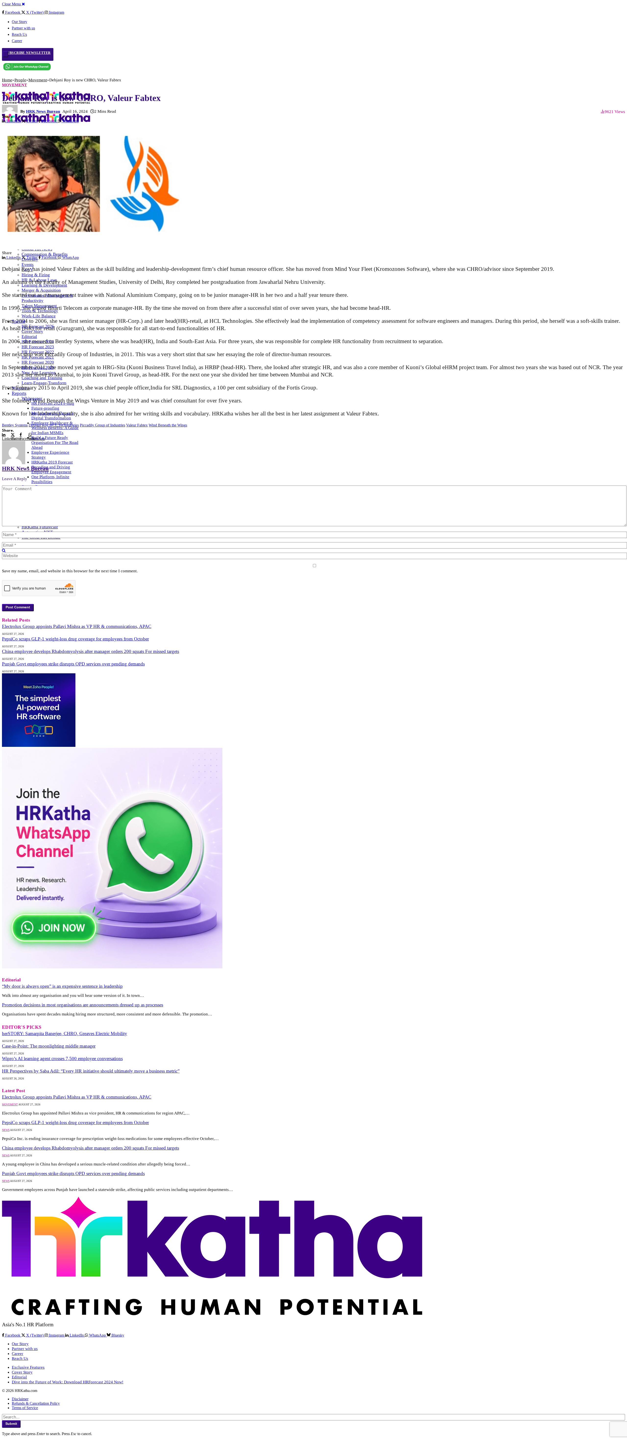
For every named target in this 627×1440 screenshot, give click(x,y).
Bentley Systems (15, 425)
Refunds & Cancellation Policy (36, 1403)
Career (17, 1353)
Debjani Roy (38, 425)
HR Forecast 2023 (38, 346)
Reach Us (19, 34)
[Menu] (5, 54)
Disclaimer (20, 1399)
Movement (14, 85)
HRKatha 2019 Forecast (52, 462)
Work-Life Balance (39, 315)
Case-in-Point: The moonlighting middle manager (49, 1046)
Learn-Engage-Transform (44, 382)
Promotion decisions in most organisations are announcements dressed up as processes (82, 1004)
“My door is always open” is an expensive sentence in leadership (62, 986)
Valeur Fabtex (137, 425)
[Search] (4, 550)
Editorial (29, 336)
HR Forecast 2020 (38, 362)
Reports (19, 393)
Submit (11, 1424)
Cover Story (22, 1372)
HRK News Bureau (43, 111)
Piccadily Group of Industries (102, 425)
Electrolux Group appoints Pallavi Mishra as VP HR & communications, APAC (76, 626)
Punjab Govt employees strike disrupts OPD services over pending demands (73, 663)
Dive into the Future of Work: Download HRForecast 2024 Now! (67, 1382)
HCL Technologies (64, 425)
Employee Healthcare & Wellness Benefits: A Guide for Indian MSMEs (55, 428)
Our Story (19, 22)
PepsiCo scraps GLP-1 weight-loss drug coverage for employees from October (75, 638)
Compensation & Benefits (45, 254)
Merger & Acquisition (41, 290)
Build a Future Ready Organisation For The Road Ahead (54, 442)
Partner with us (23, 28)
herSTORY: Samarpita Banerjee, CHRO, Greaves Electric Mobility (64, 1033)
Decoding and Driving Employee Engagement (51, 469)
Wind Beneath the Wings (168, 425)
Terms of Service (25, 1408)
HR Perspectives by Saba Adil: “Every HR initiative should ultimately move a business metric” (91, 1071)
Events (28, 264)
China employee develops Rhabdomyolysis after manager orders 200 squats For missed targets (90, 651)
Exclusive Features (28, 1367)
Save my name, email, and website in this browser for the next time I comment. (70, 571)
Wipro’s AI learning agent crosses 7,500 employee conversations (62, 1058)
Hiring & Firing (36, 274)
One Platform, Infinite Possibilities (50, 479)
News (6, 1129)
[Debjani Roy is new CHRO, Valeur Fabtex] (98, 248)
